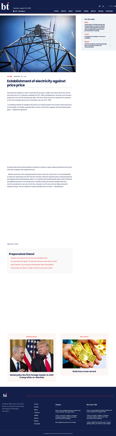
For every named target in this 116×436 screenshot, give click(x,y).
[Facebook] (109, 6)
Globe (9, 76)
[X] (113, 6)
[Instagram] (111, 6)
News (86, 22)
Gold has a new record (84, 371)
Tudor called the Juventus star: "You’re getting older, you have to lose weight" (99, 422)
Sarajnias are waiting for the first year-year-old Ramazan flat (29, 258)
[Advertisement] (39, 138)
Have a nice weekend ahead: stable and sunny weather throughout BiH (67, 411)
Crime (87, 34)
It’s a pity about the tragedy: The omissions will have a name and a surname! (34, 261)
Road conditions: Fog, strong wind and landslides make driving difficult (32, 265)
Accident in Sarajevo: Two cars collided (95, 37)
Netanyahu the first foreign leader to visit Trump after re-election (31, 376)
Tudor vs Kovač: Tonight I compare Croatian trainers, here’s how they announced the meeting (66, 417)
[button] (103, 6)
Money (87, 41)
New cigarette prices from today (65, 422)
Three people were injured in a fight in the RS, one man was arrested (31, 268)
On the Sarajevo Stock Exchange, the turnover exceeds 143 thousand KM (96, 45)
